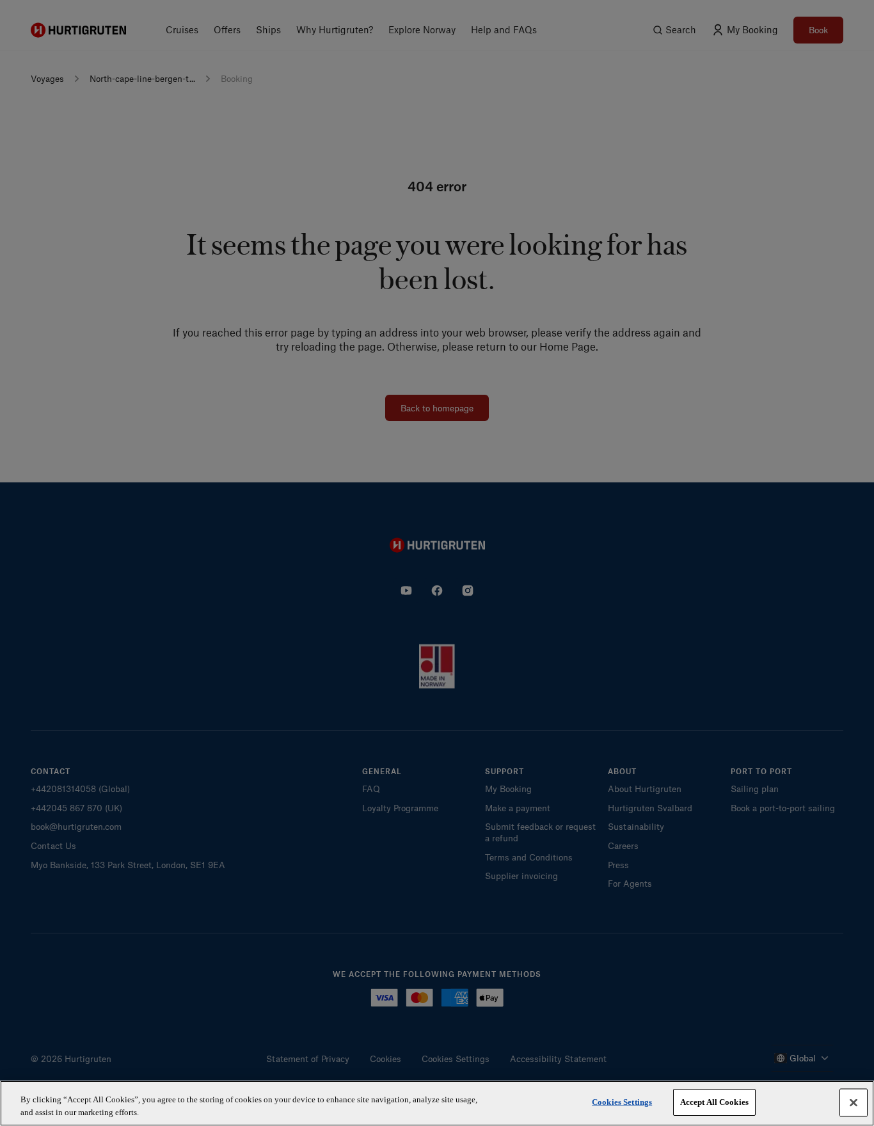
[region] (437, 1103)
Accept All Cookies (714, 1102)
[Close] (853, 1102)
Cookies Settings (622, 1102)
